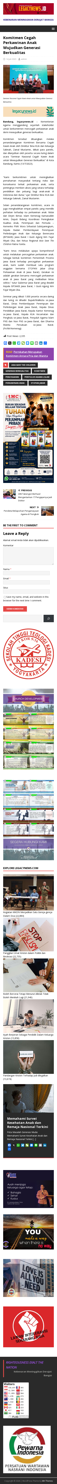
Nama (6, 569)
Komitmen (39, 371)
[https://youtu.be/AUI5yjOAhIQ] (49, 618)
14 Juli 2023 (11, 59)
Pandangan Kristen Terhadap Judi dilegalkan (25, 1075)
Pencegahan (12, 377)
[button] (52, 28)
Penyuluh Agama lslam (37, 377)
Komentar (8, 545)
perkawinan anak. (15, 383)
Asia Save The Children (23, 365)
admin (24, 59)
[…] (34, 1139)
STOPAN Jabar (38, 383)
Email (6, 578)
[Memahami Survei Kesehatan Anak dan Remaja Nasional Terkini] (28, 1098)
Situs (5, 587)
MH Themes (47, 1481)
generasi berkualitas (17, 371)
